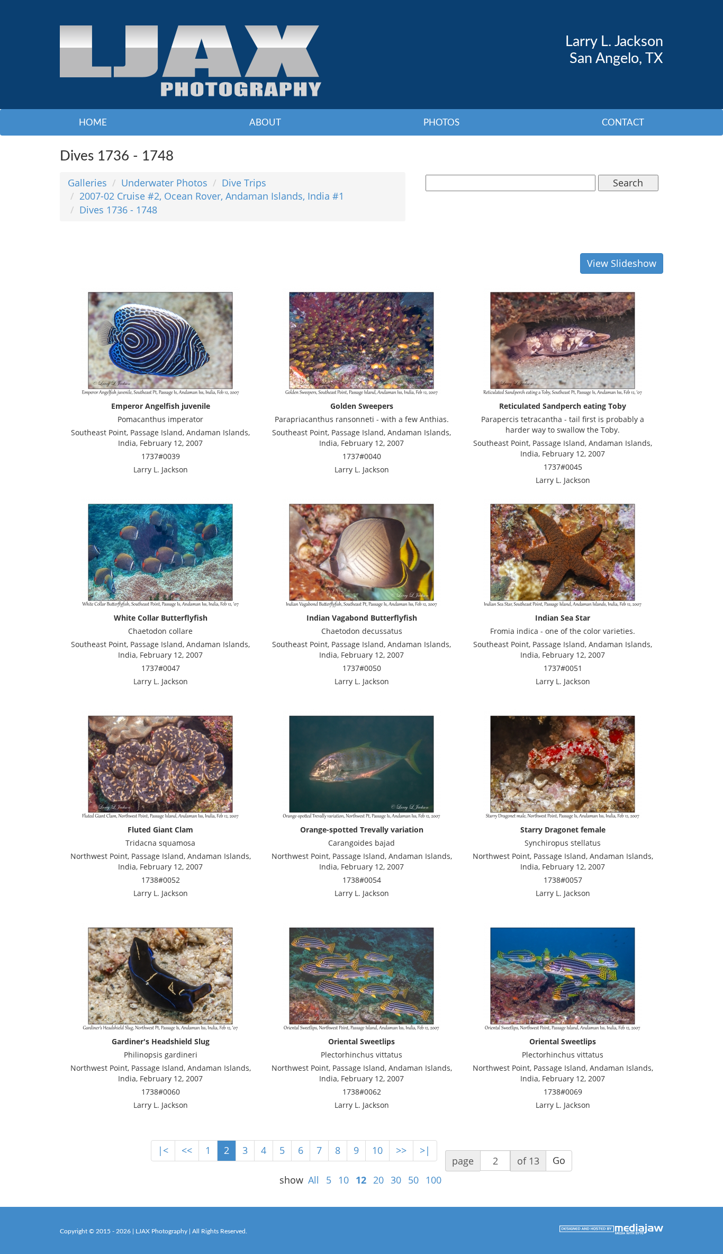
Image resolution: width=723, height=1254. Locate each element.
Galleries (87, 182)
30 (396, 1180)
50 (413, 1180)
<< (187, 1150)
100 (433, 1180)
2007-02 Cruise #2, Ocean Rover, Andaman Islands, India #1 (211, 196)
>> (401, 1150)
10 (377, 1150)
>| (425, 1150)
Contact (623, 122)
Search (628, 182)
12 (361, 1180)
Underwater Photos (164, 182)
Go (559, 1160)
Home (93, 122)
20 (378, 1180)
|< (163, 1150)
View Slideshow (621, 263)
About (265, 122)
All (313, 1180)
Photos (441, 122)
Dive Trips (244, 182)
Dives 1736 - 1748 (118, 209)
